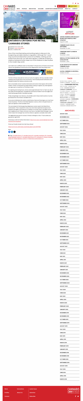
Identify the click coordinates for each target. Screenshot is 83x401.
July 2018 (62, 369)
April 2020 (63, 299)
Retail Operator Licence (21, 138)
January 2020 (64, 309)
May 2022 (62, 216)
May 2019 (62, 336)
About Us (67, 8)
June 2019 (63, 332)
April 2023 (63, 180)
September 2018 (64, 362)
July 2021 (62, 249)
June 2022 (63, 213)
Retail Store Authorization (35, 138)
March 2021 (63, 263)
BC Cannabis (72, 97)
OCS (69, 101)
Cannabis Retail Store (29, 137)
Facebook (73, 3)
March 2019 (63, 342)
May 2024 (62, 137)
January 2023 (64, 190)
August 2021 (63, 246)
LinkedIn (78, 3)
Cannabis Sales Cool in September (67, 46)
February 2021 (64, 266)
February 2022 (64, 226)
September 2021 (64, 243)
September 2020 (65, 282)
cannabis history (18, 135)
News (18, 8)
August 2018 (63, 365)
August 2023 (64, 166)
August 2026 (64, 113)
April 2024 (63, 140)
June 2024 (63, 133)
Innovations (32, 8)
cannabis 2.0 (74, 91)
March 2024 (63, 143)
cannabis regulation (40, 135)
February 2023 (64, 186)
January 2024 (64, 150)
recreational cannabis (66, 81)
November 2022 (64, 196)
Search (55, 6)
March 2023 (63, 183)
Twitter (75, 3)
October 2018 (64, 359)
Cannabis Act (73, 101)
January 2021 (64, 269)
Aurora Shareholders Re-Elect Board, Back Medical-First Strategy (69, 38)
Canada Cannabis (66, 89)
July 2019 (62, 329)
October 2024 (64, 120)
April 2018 (63, 375)
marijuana (40, 137)
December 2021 (64, 233)
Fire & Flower (63, 86)
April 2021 (63, 259)
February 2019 (64, 346)
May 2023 (62, 176)
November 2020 (64, 276)
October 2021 (64, 239)
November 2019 (64, 316)
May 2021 (62, 256)
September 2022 (64, 203)
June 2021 (62, 253)
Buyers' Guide (73, 6)
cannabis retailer (69, 87)
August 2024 (64, 127)
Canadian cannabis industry (68, 105)
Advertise (32, 392)
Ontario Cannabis (65, 99)
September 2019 (64, 322)
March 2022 (63, 223)
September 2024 (65, 123)
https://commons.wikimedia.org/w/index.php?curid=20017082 (24, 126)
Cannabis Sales (69, 104)
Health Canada (64, 92)
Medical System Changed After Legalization (69, 59)
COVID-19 (66, 95)
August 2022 (64, 206)
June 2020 (63, 292)
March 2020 (63, 302)
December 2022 (64, 193)
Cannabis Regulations (67, 96)
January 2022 (64, 229)
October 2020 (64, 279)
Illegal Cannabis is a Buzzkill (69, 71)
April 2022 (63, 219)
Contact (74, 8)
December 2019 (64, 312)
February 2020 (64, 306)
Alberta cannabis (65, 82)
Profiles (24, 8)
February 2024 (64, 146)
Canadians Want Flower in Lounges (68, 52)
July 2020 (63, 289)
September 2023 (64, 163)
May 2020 (62, 296)
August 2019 (63, 326)
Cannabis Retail (71, 84)
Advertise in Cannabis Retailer (54, 8)
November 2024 (64, 117)
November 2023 (64, 156)
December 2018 (64, 352)
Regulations (21, 48)
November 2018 (64, 355)
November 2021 (64, 236)
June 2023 (63, 173)
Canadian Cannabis (66, 102)
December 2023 (64, 153)
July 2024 (63, 130)
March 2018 (63, 379)
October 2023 (64, 160)
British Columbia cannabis (68, 90)
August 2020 (64, 286)
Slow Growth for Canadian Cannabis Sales (69, 65)
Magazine (40, 8)
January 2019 (64, 349)
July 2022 (63, 210)
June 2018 (63, 372)
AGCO (74, 81)
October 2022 (64, 200)
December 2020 (64, 273)
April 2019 (63, 339)
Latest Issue (33, 389)
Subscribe (61, 6)
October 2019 (64, 319)
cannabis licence (28, 135)
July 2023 (63, 170)
